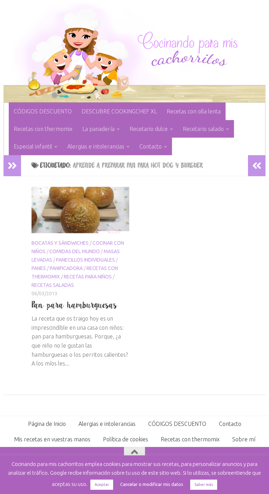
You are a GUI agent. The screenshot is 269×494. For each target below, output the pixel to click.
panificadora (66, 268)
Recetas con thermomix (43, 129)
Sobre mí (243, 439)
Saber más (203, 484)
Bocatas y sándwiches (60, 243)
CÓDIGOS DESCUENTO (43, 111)
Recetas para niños (88, 276)
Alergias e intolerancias (95, 146)
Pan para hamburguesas (74, 305)
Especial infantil (33, 146)
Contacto (150, 146)
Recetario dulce (149, 129)
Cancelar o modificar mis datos (151, 484)
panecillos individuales (85, 260)
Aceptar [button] (102, 484)
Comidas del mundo (74, 251)
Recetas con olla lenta (194, 111)
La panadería (98, 129)
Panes (39, 268)
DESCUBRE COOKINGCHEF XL (119, 111)
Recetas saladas (53, 285)
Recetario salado (203, 129)
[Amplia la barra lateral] (12, 165)
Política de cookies (125, 439)
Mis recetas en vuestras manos (52, 439)
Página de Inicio (47, 424)
